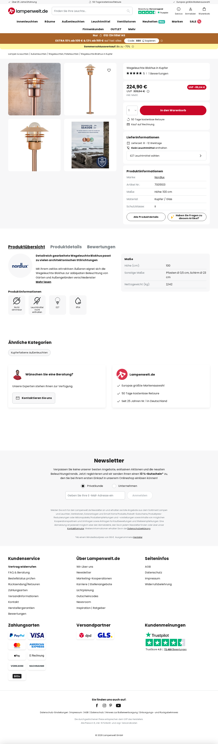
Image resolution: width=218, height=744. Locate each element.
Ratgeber (99, 608)
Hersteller (137, 537)
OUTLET (116, 29)
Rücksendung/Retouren (24, 584)
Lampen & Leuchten (18, 53)
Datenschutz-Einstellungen (54, 712)
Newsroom (83, 602)
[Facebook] (99, 705)
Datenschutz (153, 572)
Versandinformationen (23, 596)
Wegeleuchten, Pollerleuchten (64, 53)
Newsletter (83, 572)
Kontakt (13, 602)
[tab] (26, 247)
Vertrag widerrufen (22, 567)
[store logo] (28, 10)
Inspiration (83, 608)
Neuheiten (153, 22)
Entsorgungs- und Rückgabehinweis (159, 712)
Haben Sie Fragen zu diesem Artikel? (189, 217)
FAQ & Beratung (19, 572)
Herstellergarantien (21, 608)
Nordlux (159, 177)
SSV (141, 40)
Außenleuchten (38, 53)
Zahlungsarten (18, 590)
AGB (148, 567)
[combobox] (92, 11)
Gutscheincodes (87, 596)
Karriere (81, 584)
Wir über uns (84, 567)
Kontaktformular (75, 528)
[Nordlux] (20, 266)
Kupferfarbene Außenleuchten (29, 352)
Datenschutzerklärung (138, 528)
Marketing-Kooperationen (94, 578)
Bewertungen (101, 247)
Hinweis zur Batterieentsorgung (122, 712)
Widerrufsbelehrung (158, 584)
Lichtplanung (85, 590)
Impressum (152, 578)
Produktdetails (66, 247)
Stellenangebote (101, 584)
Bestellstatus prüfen (21, 578)
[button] (34, 145)
